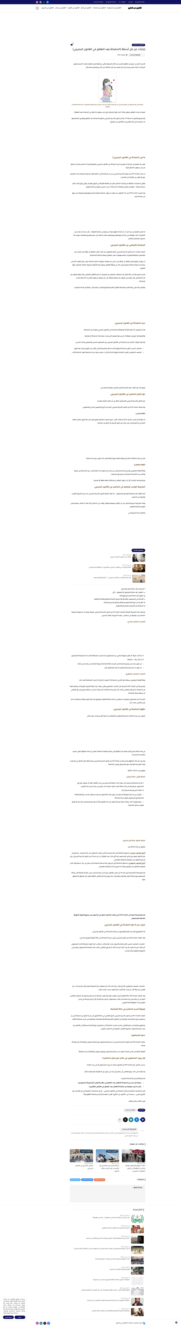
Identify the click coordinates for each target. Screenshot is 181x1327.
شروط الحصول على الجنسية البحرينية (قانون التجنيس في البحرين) (108, 1300)
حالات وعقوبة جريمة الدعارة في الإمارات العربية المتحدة (112, 1259)
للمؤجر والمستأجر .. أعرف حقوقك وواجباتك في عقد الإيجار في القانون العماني (105, 1290)
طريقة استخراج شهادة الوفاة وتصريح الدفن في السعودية (111, 1280)
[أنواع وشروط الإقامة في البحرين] (137, 1271)
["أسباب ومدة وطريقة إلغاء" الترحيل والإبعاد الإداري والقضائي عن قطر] (137, 1240)
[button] (136, 1119)
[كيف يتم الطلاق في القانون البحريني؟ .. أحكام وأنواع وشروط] (138, 579)
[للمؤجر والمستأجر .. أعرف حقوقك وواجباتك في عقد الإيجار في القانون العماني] (137, 1291)
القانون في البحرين (47, 8)
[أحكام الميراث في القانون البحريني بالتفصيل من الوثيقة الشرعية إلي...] (138, 568)
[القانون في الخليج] (135, 8)
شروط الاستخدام (98, 2)
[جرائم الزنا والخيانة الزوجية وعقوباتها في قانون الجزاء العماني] (137, 1312)
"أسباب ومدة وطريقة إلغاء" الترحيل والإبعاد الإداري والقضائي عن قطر (108, 1238)
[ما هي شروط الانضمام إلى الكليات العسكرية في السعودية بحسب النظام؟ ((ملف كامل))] (137, 1250)
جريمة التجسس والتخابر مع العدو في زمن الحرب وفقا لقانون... (109, 1168)
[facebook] (47, 2)
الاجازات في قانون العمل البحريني (120, 557)
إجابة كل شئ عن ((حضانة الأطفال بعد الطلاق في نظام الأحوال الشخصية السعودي (109, 1083)
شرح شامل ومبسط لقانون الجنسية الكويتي (116, 1228)
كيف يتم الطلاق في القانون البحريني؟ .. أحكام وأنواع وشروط (112, 578)
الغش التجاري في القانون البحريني (84, 1167)
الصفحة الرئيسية (139, 2)
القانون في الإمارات (99, 8)
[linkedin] (40, 2)
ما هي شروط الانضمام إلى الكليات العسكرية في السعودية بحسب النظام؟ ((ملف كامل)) (102, 1249)
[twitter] (44, 2)
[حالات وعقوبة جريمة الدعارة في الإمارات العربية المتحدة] (137, 1260)
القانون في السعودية (114, 8)
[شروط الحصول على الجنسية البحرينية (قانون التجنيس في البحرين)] (137, 1302)
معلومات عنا (122, 2)
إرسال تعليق (138, 1187)
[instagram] (37, 2)
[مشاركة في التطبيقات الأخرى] (119, 1119)
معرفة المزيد (8, 1317)
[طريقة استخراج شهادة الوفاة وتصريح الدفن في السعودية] (137, 1281)
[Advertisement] (90, 29)
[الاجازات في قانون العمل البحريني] (138, 558)
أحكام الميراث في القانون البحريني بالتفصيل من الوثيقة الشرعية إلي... (109, 567)
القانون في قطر (86, 8)
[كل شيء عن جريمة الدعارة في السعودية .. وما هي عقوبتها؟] (137, 1219)
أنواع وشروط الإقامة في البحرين (120, 1269)
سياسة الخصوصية (111, 2)
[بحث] (37, 8)
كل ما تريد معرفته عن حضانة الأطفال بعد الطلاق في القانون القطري (115, 1087)
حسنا (20, 1317)
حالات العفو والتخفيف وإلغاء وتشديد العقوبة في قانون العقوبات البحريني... (135, 1168)
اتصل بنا (130, 2)
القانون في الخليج (121, 1323)
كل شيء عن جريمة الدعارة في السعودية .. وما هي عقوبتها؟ (111, 1217)
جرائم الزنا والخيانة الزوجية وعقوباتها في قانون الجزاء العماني (111, 1311)
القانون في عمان (60, 8)
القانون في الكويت (74, 8)
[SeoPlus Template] (144, 1323)
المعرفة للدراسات (135, 55)
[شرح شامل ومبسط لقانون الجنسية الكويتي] (137, 1229)
